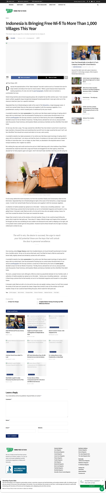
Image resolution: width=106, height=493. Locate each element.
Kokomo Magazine (83, 450)
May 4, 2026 (9, 334)
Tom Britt (13, 38)
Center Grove (32, 327)
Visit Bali (56, 292)
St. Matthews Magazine (84, 464)
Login (98, 1)
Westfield (53, 351)
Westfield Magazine (58, 470)
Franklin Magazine (58, 460)
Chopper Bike (29, 292)
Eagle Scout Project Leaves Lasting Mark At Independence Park (35, 332)
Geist (74, 58)
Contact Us (61, 4)
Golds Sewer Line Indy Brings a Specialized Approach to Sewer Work (91, 79)
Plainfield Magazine (58, 468)
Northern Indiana (83, 448)
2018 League (12, 292)
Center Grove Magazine (59, 456)
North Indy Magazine (59, 466)
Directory (52, 4)
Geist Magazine (57, 462)
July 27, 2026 (87, 99)
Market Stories (48, 292)
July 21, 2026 (87, 120)
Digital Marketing (82, 471)
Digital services (24, 1)
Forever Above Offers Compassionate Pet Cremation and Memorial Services (36, 379)
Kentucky (20, 4)
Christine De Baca (77, 67)
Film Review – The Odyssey (90, 97)
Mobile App (11, 1)
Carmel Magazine (58, 454)
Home (7, 18)
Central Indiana (58, 448)
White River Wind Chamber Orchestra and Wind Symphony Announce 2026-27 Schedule (91, 89)
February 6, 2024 (21, 38)
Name (8, 420)
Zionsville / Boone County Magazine (62, 472)
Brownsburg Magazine (59, 452)
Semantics (46, 105)
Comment (9, 399)
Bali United (21, 292)
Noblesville (10, 327)
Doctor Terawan (38, 292)
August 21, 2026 (87, 67)
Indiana (11, 4)
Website (40, 427)
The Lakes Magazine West (84, 456)
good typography (38, 91)
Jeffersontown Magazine (84, 460)
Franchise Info (38, 1)
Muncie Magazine (82, 452)
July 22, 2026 (87, 114)
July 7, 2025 (31, 359)
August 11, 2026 (87, 93)
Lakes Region (10, 351)
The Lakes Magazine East (84, 454)
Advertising (30, 4)
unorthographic (14, 117)
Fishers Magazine (58, 458)
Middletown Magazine (83, 462)
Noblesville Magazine (59, 464)
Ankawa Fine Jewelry (88, 118)
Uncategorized (30, 38)
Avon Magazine (57, 450)
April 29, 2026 (31, 336)
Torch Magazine (42, 4)
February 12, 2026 (11, 359)
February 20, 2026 (54, 334)
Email (8, 428)
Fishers (31, 351)
